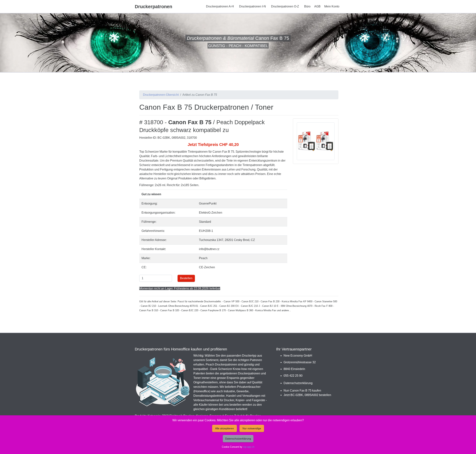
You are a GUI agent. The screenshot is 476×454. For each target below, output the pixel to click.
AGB (317, 6)
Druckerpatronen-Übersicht (161, 94)
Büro (307, 6)
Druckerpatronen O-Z (285, 6)
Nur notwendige (251, 428)
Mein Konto (331, 6)
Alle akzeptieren (224, 428)
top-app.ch (248, 446)
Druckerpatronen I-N (252, 6)
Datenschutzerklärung (298, 383)
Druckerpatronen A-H (220, 6)
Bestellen (186, 278)
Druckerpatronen (153, 6)
